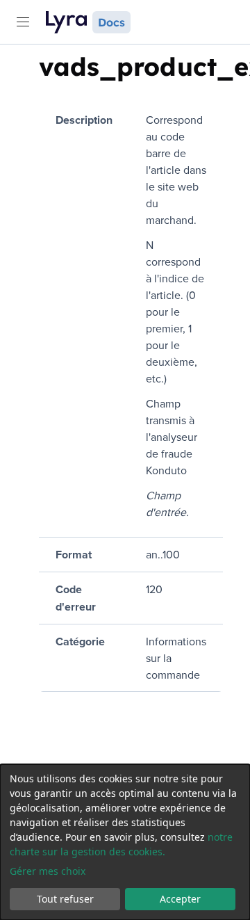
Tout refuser (65, 898)
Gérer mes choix (47, 871)
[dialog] (125, 842)
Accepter (180, 898)
